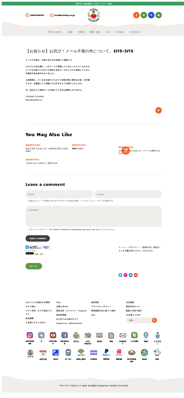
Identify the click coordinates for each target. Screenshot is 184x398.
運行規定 (95, 302)
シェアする (31, 250)
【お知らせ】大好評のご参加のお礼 (42, 163)
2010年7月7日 (33, 159)
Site (93, 314)
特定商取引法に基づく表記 (103, 310)
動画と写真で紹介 (134, 310)
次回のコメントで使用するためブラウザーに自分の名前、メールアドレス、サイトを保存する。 (71, 200)
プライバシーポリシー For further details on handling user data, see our (71, 229)
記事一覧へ (39, 254)
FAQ (58, 302)
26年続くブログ (133, 314)
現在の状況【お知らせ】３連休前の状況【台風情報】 (47, 149)
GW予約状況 (78, 148)
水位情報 (130, 302)
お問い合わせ (62, 306)
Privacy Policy (107, 229)
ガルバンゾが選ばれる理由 (38, 302)
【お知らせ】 (133, 247)
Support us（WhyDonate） (69, 323)
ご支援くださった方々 (36, 322)
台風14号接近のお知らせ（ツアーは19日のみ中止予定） (139, 151)
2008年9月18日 (33, 145)
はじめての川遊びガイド (67, 319)
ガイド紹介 (31, 306)
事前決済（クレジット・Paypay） (72, 310)
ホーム (121, 247)
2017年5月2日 (79, 145)
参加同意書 (61, 314)
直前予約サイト (133, 306)
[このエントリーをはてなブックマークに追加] (27, 247)
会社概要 (30, 318)
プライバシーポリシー (101, 306)
